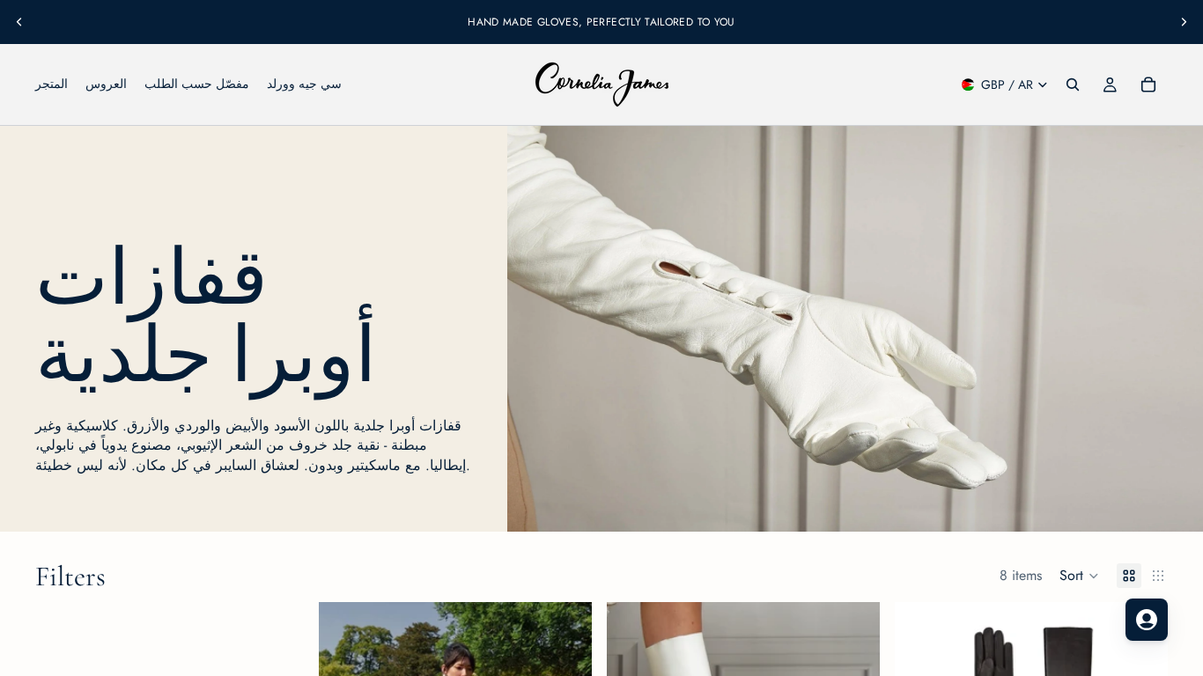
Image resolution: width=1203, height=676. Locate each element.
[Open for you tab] (1147, 620)
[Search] (1072, 84)
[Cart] (1148, 84)
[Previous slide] (19, 22)
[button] (1079, 575)
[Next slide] (1183, 22)
